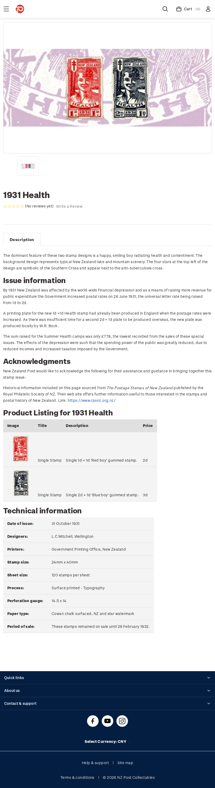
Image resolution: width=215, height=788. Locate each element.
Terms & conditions (77, 777)
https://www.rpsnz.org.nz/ (92, 400)
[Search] (165, 9)
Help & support (95, 762)
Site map (125, 762)
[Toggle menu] (6, 9)
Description (22, 239)
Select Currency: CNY (106, 741)
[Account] (208, 9)
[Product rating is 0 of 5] (13, 206)
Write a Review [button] (69, 206)
